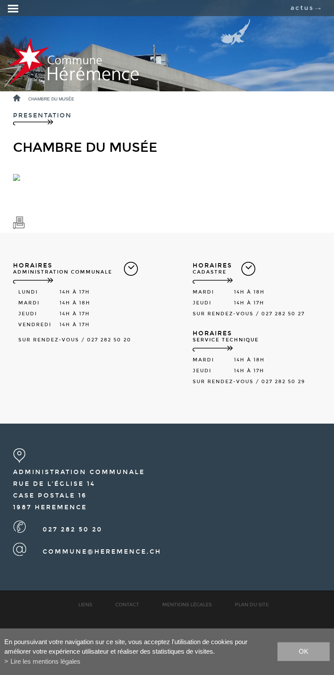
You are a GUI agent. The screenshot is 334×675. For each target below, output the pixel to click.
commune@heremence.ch (102, 551)
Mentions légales (187, 605)
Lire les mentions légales (45, 661)
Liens (85, 605)
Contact (127, 605)
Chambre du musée (51, 99)
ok (303, 651)
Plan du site (252, 605)
